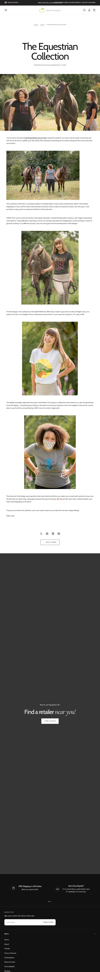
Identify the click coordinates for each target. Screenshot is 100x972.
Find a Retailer (9, 966)
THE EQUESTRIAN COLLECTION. (35, 138)
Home (6, 939)
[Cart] (94, 10)
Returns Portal (9, 962)
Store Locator (50, 721)
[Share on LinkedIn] (53, 534)
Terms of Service (10, 953)
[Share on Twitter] (41, 534)
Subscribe (48, 922)
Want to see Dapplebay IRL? (50, 705)
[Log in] (89, 10)
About (6, 944)
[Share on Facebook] (59, 534)
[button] (5, 10)
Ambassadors (9, 957)
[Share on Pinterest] (47, 534)
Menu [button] (6, 933)
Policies (7, 948)
